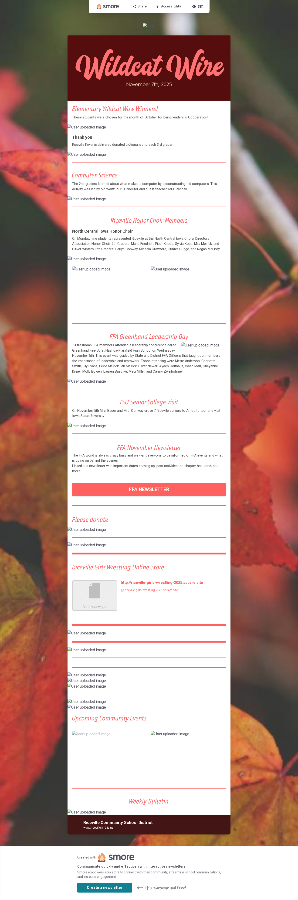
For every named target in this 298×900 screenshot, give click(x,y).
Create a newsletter (104, 887)
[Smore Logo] (107, 6)
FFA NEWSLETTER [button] (149, 489)
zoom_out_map (226, 129)
